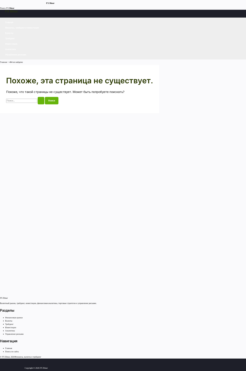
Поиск (3, 8)
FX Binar (11, 11)
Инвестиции (11, 44)
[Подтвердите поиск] (41, 100)
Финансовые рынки (14, 318)
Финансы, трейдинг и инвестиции (22, 27)
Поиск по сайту (12, 351)
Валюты (9, 33)
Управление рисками (15, 54)
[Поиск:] (25, 101)
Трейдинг (10, 38)
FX (10, 8)
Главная (9, 22)
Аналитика (10, 49)
